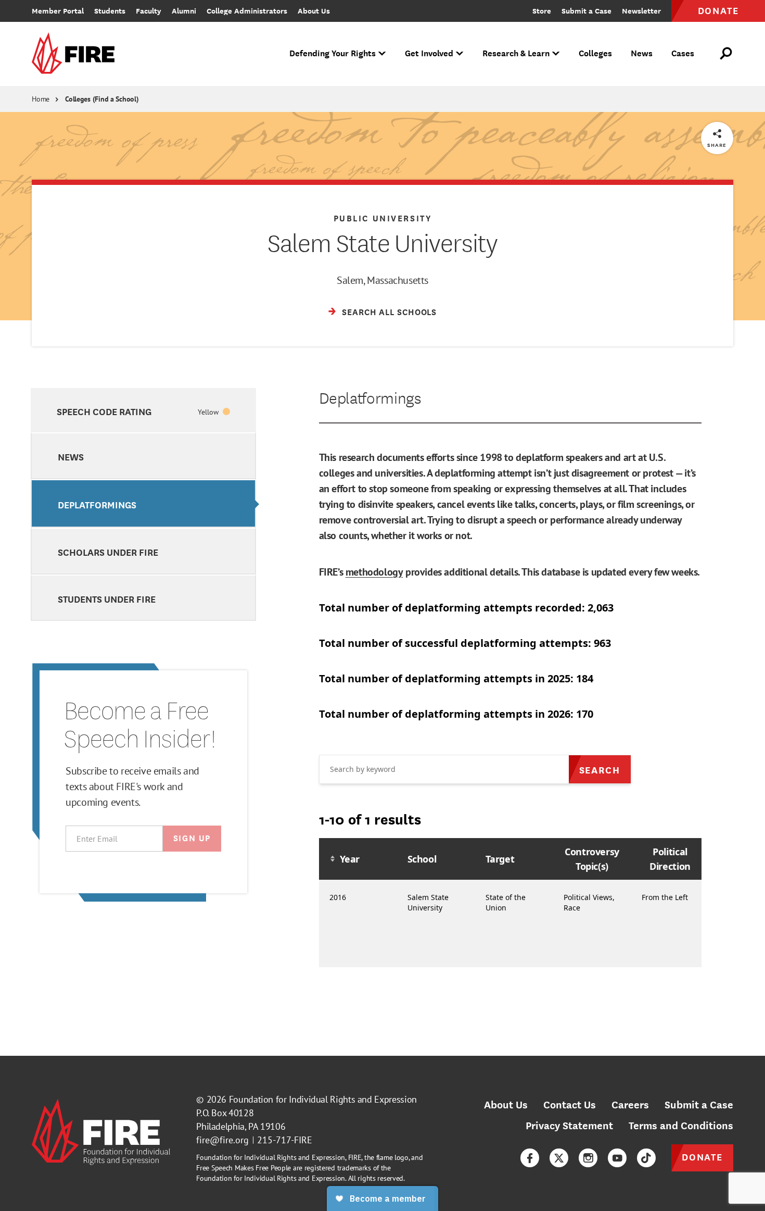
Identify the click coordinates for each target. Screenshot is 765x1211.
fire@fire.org (222, 1140)
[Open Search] (726, 53)
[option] (143, 410)
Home (40, 99)
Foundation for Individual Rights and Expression (323, 1099)
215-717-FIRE (284, 1140)
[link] (76, 54)
